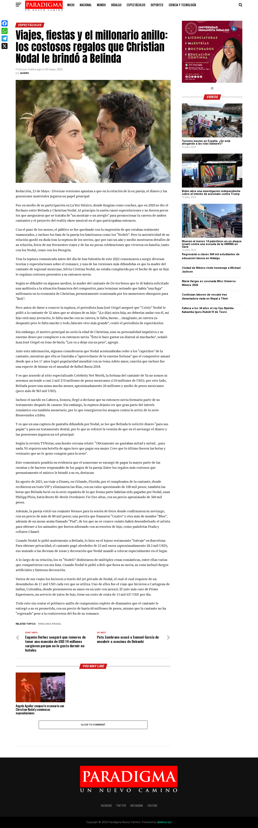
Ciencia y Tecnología (182, 5)
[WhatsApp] (4, 31)
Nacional (86, 5)
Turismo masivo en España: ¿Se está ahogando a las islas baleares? (206, 142)
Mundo (101, 5)
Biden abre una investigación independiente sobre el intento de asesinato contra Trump (211, 192)
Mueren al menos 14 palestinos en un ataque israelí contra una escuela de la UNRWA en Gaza (212, 244)
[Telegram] (4, 38)
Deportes (157, 5)
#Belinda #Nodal (50, 624)
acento (24, 72)
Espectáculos (136, 5)
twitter (121, 805)
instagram (136, 805)
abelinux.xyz (164, 822)
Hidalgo (116, 5)
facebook (106, 805)
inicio (70, 5)
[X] (4, 46)
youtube (152, 805)
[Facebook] (4, 23)
